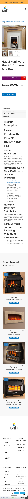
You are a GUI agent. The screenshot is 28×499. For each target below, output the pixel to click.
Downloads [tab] (6, 116)
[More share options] (26, 497)
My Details (7, 484)
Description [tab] (6, 108)
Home (3, 21)
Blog (7, 462)
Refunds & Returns (7, 457)
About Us (7, 442)
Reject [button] (22, 493)
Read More (14, 495)
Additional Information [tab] (9, 111)
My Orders (7, 481)
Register (7, 474)
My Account (7, 478)
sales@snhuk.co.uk (21, 471)
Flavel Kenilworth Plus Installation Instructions (13, 181)
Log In (7, 471)
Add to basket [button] (14, 302)
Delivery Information (7, 453)
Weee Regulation (7, 449)
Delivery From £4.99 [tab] (9, 114)
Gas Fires (16, 21)
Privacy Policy (21, 444)
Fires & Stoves (9, 21)
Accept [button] (16, 493)
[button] (25, 15)
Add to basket (8, 94)
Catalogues (21, 450)
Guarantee (21, 447)
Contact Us (7, 446)
